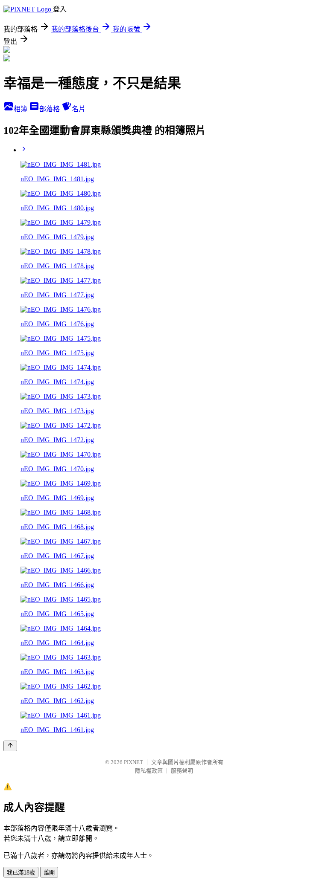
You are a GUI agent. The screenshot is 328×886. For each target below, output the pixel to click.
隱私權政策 (149, 770)
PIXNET (133, 762)
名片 (78, 109)
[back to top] (10, 746)
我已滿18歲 (21, 872)
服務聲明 (182, 770)
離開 (49, 872)
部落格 (50, 109)
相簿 (21, 109)
